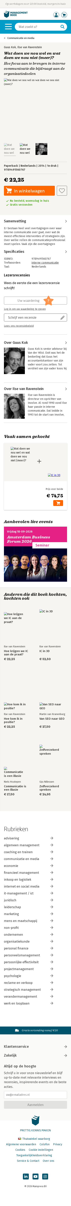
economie (11, 866)
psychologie (12, 976)
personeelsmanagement (22, 955)
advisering (11, 838)
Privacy (57, 1144)
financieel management (21, 873)
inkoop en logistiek (17, 879)
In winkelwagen (29, 190)
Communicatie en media (20, 38)
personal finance (16, 948)
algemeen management (21, 845)
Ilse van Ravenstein (29, 47)
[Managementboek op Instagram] (45, 1176)
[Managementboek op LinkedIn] (26, 1176)
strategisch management (22, 990)
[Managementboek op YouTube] (35, 1176)
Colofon (45, 1144)
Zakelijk (10, 1055)
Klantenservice (16, 1046)
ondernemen (13, 934)
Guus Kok (10, 47)
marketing (11, 914)
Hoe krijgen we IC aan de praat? (16, 652)
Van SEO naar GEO (51, 718)
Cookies (20, 1150)
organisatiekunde (17, 941)
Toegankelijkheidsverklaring (34, 1155)
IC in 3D (44, 651)
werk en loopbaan (17, 1003)
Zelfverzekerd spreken (49, 788)
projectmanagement (19, 969)
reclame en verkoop (18, 983)
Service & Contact (28, 1161)
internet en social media (21, 886)
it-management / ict (19, 893)
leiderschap (12, 907)
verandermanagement (20, 996)
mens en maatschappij (20, 921)
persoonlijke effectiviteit (21, 962)
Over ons (48, 1161)
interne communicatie (45, 262)
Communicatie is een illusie (15, 788)
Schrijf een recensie (22, 317)
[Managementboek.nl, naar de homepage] (16, 16)
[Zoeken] (62, 27)
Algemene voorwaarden (21, 1144)
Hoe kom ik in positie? (13, 720)
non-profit (11, 928)
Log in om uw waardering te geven (25, 309)
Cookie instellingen (41, 1150)
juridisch (10, 900)
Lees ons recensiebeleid (19, 325)
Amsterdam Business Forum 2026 (28, 539)
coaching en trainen (18, 852)
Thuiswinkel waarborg (35, 1139)
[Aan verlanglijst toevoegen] (62, 191)
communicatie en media (21, 859)
